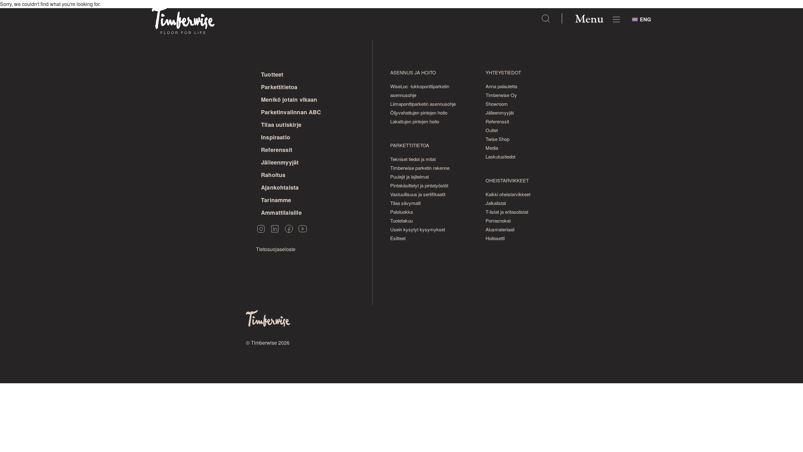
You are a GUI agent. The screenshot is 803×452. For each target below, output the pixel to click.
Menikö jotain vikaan (289, 99)
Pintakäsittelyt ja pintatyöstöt (419, 185)
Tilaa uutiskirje (281, 125)
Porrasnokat (498, 220)
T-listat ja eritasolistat (507, 211)
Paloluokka (401, 211)
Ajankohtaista (280, 187)
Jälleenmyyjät (280, 162)
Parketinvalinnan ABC (291, 112)
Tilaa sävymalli (405, 203)
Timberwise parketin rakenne (419, 167)
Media (492, 147)
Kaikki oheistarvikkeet (508, 194)
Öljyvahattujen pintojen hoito (418, 112)
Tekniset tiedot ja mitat (413, 159)
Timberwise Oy (501, 95)
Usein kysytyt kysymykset (417, 229)
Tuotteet (272, 74)
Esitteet (398, 238)
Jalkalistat (496, 203)
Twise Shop (497, 139)
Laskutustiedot (500, 156)
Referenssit (276, 150)
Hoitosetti (495, 238)
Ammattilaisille (281, 212)
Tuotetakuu (401, 220)
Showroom (497, 103)
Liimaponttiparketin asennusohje (423, 103)
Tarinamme (276, 200)
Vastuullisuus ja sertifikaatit (417, 194)
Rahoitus (273, 175)
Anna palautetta (501, 86)
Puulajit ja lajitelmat (409, 176)
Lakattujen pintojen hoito (414, 121)
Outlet (492, 130)
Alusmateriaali (500, 229)
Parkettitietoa (279, 87)
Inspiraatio (275, 137)
